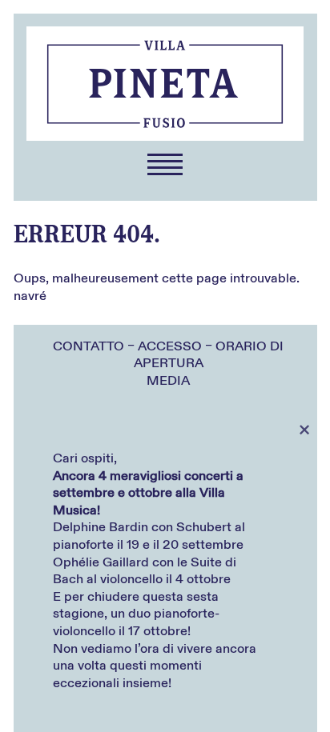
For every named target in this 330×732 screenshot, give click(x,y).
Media (168, 381)
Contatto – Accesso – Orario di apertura (168, 355)
